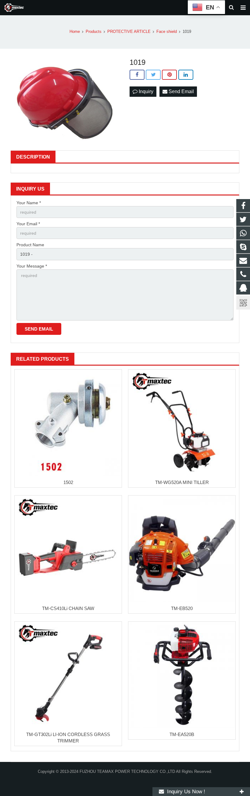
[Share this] (137, 75)
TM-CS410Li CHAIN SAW (68, 608)
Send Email (180, 91)
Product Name (30, 244)
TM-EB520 (182, 608)
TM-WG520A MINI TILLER (182, 482)
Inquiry (145, 91)
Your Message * (31, 266)
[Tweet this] (153, 75)
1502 (68, 482)
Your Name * (28, 202)
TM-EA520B (182, 734)
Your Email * (28, 223)
